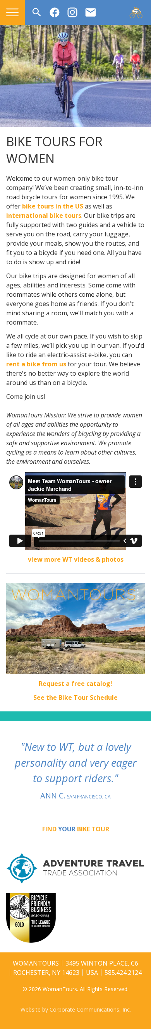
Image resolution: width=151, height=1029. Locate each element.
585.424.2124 (123, 972)
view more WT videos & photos (76, 559)
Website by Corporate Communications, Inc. (76, 1009)
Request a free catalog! (75, 683)
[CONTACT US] (90, 12)
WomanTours (36, 963)
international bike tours (43, 215)
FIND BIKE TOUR (75, 829)
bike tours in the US (52, 206)
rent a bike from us (36, 364)
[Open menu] (12, 12)
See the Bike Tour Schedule (75, 697)
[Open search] (37, 12)
